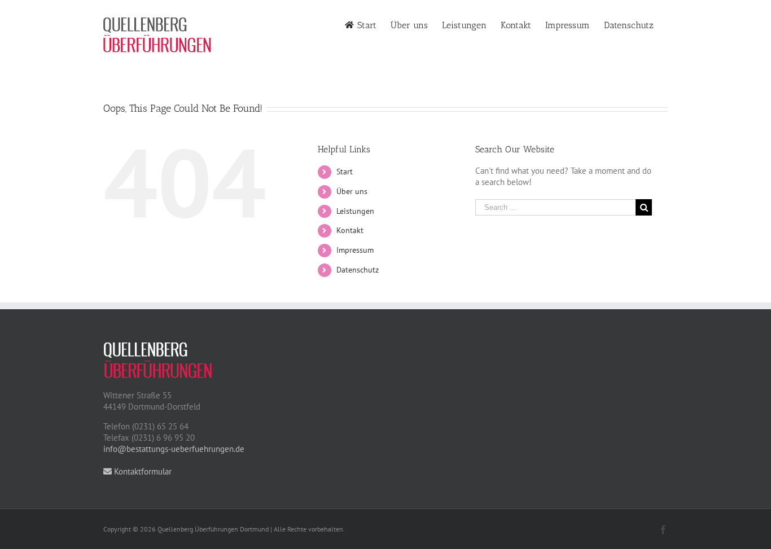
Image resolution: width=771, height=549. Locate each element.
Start (344, 171)
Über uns (351, 191)
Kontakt (349, 230)
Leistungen (355, 211)
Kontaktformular (142, 471)
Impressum (355, 250)
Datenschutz (357, 270)
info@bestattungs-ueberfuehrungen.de (173, 448)
